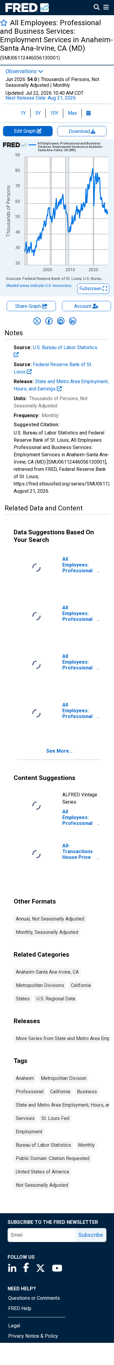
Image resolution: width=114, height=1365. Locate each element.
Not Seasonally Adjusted (42, 1185)
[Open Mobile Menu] (106, 8)
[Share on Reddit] (60, 321)
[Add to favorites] (4, 22)
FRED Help (19, 1308)
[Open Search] (96, 8)
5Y (38, 113)
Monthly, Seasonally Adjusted (47, 932)
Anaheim (25, 1078)
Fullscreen (91, 288)
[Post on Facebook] (49, 321)
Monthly (86, 1145)
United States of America (42, 1172)
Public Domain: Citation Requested (52, 1158)
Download (80, 131)
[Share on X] (37, 321)
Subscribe (90, 1235)
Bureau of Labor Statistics (43, 1145)
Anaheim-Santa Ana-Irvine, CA (47, 972)
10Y (54, 113)
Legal (14, 1326)
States (23, 999)
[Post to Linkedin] (72, 321)
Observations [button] (21, 71)
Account (82, 306)
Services (25, 1118)
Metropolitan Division (63, 1078)
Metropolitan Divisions (40, 985)
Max (72, 113)
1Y (23, 113)
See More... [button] (59, 751)
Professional (29, 1091)
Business (87, 1091)
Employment (29, 1132)
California (81, 985)
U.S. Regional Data (55, 999)
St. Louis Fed (55, 1118)
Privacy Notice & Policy (33, 1336)
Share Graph (28, 306)
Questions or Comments (34, 1298)
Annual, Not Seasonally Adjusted (50, 919)
